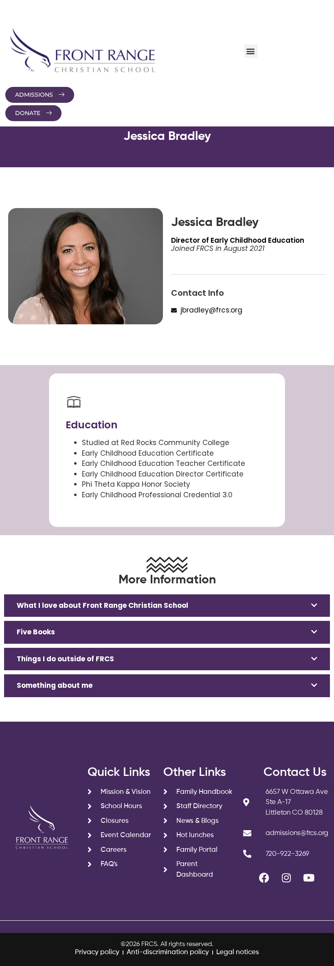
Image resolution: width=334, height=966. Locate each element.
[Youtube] (309, 877)
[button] (250, 51)
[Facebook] (264, 877)
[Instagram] (286, 877)
